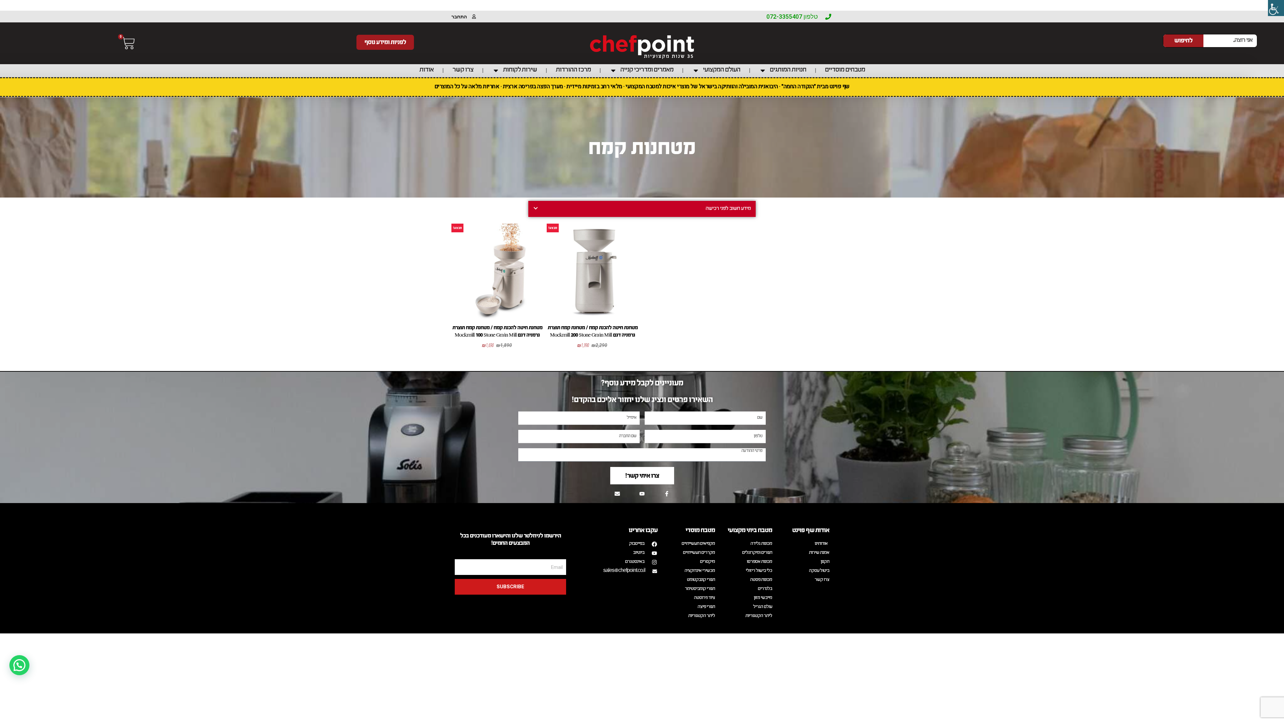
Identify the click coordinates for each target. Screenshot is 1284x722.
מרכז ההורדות (573, 70)
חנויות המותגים (788, 70)
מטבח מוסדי (700, 530)
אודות (426, 70)
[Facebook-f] (666, 493)
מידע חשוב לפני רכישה (728, 209)
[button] (642, 209)
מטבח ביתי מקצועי (750, 530)
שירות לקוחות (520, 70)
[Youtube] (642, 493)
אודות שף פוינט (810, 530)
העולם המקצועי (721, 70)
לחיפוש (1183, 40)
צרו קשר (462, 70)
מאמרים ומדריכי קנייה (646, 70)
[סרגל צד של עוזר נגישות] (1276, 8)
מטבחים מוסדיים (845, 70)
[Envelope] (617, 493)
